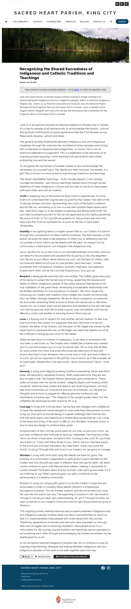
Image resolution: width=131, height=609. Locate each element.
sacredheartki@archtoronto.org (31, 580)
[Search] (111, 22)
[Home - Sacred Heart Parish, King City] (6, 22)
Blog (26, 557)
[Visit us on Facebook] (103, 568)
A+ (117, 4)
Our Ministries (54, 22)
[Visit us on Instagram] (108, 568)
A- (122, 4)
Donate (122, 22)
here (76, 90)
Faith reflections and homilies (72, 557)
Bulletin (84, 22)
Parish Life (71, 22)
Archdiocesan (43, 557)
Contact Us (99, 22)
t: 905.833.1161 (25, 577)
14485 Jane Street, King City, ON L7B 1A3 (34, 574)
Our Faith (37, 22)
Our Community (20, 22)
